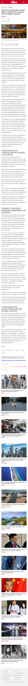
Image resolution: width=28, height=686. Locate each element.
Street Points (17, 679)
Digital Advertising (6, 679)
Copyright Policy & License (8, 675)
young (22, 350)
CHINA (3, 393)
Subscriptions (6, 677)
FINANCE (10, 7)
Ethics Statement (17, 675)
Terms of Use (5, 673)
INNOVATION (4, 463)
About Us (16, 671)
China (17, 350)
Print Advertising (17, 677)
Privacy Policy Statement (19, 673)
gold (3, 350)
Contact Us (5, 671)
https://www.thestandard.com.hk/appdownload (13, 360)
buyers (4, 353)
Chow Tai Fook (10, 350)
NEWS (3, 618)
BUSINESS (3, 7)
